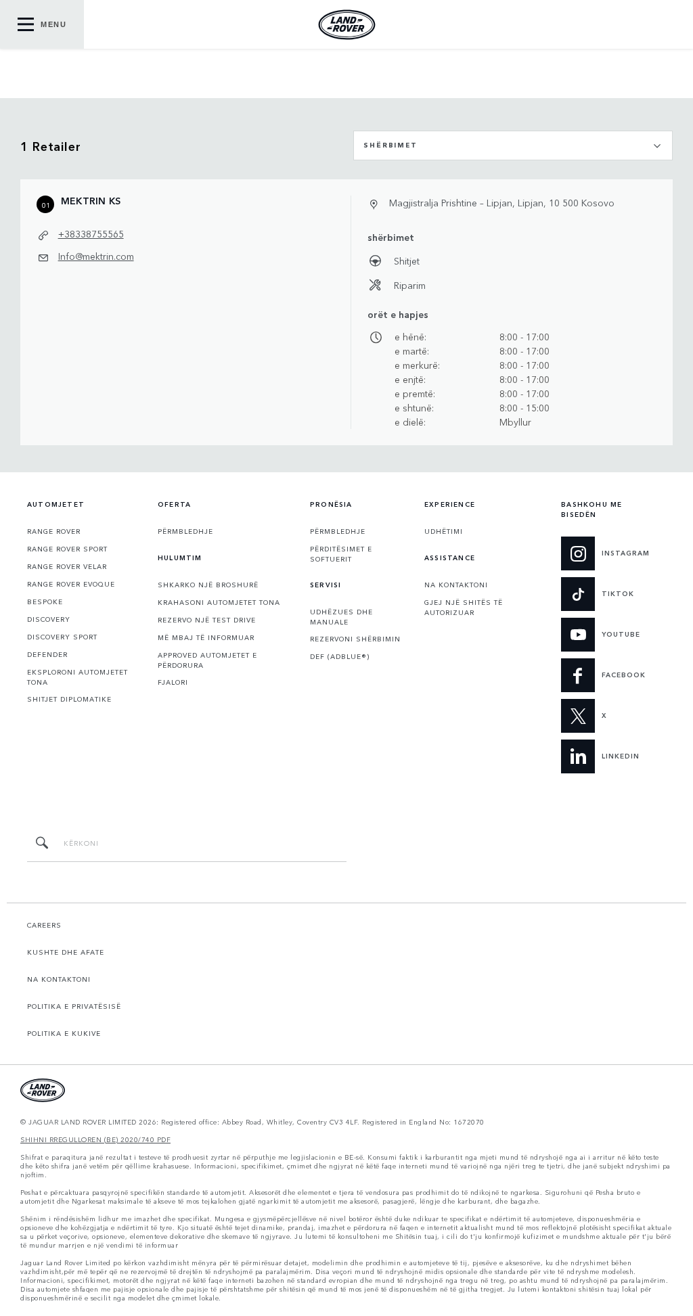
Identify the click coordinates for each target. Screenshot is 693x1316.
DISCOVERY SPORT (62, 636)
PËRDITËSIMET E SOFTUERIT (341, 554)
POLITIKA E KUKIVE (64, 1033)
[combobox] (513, 145)
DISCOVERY (48, 619)
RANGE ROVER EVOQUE (71, 584)
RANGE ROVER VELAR (67, 566)
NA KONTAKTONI (456, 584)
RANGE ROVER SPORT (67, 548)
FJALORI (173, 682)
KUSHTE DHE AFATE (65, 952)
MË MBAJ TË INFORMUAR (206, 637)
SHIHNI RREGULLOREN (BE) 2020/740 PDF (95, 1139)
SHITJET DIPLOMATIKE (69, 699)
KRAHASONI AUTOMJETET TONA (219, 602)
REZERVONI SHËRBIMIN (355, 638)
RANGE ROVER (54, 531)
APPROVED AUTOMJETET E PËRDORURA (207, 660)
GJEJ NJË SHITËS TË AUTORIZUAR (463, 607)
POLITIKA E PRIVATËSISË (74, 1006)
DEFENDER (47, 654)
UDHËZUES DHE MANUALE (341, 617)
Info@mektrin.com (96, 256)
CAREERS (44, 925)
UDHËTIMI (443, 531)
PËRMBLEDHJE (185, 531)
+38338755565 (91, 233)
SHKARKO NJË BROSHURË (208, 584)
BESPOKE (45, 601)
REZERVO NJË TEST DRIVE (207, 620)
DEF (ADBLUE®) (340, 656)
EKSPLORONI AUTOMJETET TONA (77, 677)
